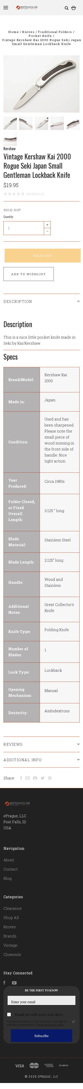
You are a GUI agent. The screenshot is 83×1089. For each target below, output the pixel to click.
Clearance (12, 908)
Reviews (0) (35, 194)
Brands (9, 936)
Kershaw (9, 148)
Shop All (11, 917)
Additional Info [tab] (22, 759)
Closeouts (12, 954)
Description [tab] (17, 301)
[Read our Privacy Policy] (73, 1021)
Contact (10, 869)
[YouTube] (14, 983)
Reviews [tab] (13, 744)
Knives (9, 926)
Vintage (10, 945)
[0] (73, 7)
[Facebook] (4, 983)
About (8, 859)
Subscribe (41, 1035)
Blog (7, 878)
